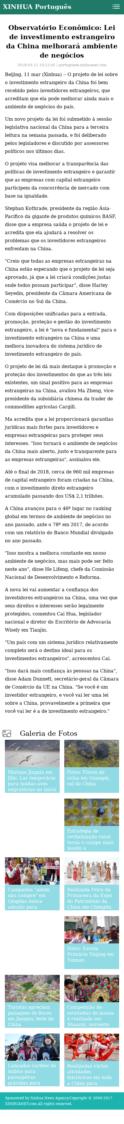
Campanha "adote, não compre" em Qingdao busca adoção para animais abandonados (29, 904)
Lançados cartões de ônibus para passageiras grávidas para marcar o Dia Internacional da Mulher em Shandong (32, 1086)
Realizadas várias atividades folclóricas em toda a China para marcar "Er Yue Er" (90, 1077)
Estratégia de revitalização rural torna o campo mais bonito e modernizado (90, 842)
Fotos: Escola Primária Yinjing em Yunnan (90, 954)
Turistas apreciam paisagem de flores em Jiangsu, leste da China (31, 1015)
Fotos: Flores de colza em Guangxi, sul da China (88, 777)
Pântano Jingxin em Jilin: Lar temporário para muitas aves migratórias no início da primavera (32, 783)
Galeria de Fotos (48, 733)
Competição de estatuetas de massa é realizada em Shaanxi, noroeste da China (90, 1018)
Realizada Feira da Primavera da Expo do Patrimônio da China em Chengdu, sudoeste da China (89, 901)
